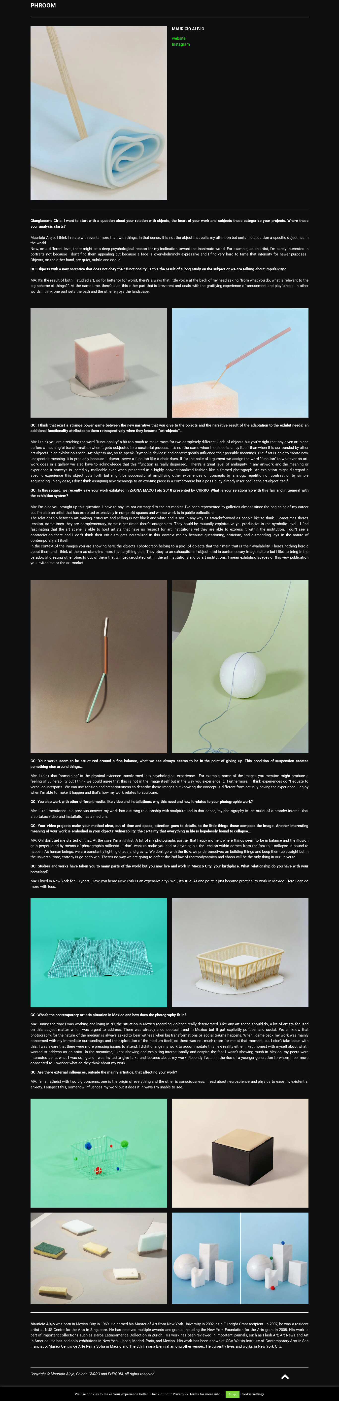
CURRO (202, 490)
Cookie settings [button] (252, 1394)
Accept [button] (233, 1394)
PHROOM (43, 5)
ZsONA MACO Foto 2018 (151, 490)
